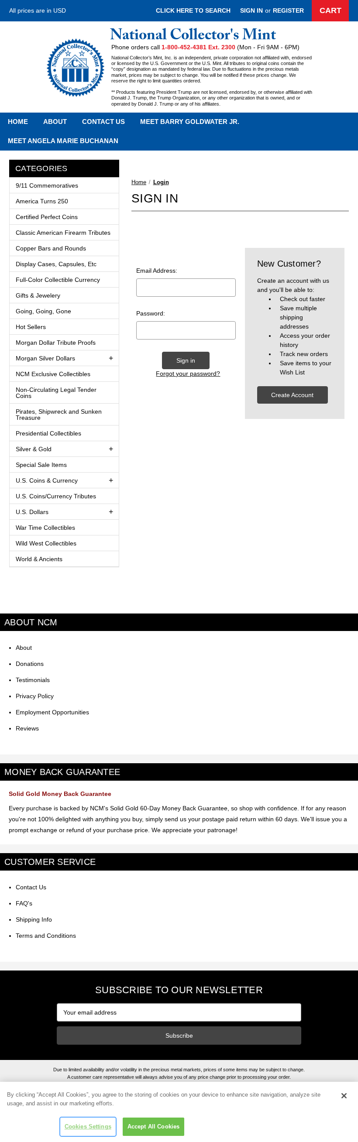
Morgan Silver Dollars (45, 358)
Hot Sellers (31, 326)
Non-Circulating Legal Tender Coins (56, 392)
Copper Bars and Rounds (51, 248)
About (55, 121)
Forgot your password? (188, 373)
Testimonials (33, 679)
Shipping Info (34, 919)
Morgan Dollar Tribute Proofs (56, 342)
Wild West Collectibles (46, 543)
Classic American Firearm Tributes (63, 232)
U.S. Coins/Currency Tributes (56, 496)
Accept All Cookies (153, 1126)
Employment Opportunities (52, 712)
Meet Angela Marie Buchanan (63, 140)
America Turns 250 (42, 201)
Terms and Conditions (46, 935)
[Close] (344, 1095)
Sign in (251, 10)
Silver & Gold (34, 449)
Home (18, 121)
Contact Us (103, 121)
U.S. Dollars (32, 511)
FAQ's (24, 903)
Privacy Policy (35, 696)
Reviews (27, 728)
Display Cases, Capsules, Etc (56, 264)
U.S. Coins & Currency (47, 480)
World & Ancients (39, 559)
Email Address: (156, 270)
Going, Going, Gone (43, 311)
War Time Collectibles (45, 527)
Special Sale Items (41, 464)
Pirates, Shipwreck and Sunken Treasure (59, 414)
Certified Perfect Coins (47, 216)
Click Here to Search (193, 10)
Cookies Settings (88, 1126)
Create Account (292, 394)
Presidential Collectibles (48, 433)
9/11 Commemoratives (47, 185)
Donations (30, 663)
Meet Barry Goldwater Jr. (189, 121)
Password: (150, 313)
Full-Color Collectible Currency (58, 279)
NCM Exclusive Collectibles (53, 373)
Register (288, 10)
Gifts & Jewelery (38, 295)
